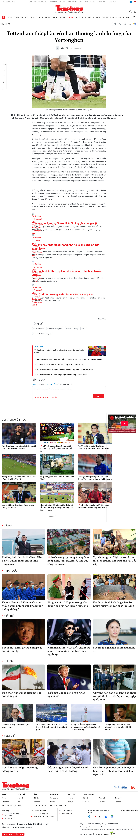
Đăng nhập (36, 384)
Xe (85, 17)
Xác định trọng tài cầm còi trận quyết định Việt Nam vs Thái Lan (19, 447)
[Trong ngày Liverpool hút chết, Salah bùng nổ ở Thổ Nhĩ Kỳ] (19, 464)
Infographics (88, 794)
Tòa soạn (101, 2)
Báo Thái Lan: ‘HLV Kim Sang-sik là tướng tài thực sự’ (18, 506)
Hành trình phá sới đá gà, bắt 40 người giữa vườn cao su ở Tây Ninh (113, 604)
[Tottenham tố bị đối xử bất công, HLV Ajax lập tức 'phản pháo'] (97, 351)
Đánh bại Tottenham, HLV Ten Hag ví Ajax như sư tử (60, 364)
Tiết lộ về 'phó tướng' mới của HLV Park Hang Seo (62, 294)
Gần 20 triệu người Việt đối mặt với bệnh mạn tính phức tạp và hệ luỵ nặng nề (114, 771)
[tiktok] (101, 816)
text (120, 24)
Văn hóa (91, 17)
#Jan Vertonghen (54, 328)
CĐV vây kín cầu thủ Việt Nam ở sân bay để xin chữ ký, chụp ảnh (93, 506)
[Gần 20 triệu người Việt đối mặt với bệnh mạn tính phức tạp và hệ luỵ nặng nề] (114, 752)
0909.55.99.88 (38, 814)
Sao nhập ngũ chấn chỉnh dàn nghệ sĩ (114, 649)
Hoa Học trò (90, 2)
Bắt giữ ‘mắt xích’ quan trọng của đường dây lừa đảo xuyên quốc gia (67, 604)
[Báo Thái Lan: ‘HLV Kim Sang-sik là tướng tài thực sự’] (19, 492)
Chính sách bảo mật (129, 811)
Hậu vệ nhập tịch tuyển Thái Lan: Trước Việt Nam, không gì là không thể (95, 477)
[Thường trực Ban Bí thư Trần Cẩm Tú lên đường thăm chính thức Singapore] (23, 542)
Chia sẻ (4, 70)
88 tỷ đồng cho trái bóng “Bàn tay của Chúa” (57, 477)
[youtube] (135, 1)
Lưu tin (4, 76)
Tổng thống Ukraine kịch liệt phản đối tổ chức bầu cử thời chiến (118, 727)
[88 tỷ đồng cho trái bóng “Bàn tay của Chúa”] (57, 464)
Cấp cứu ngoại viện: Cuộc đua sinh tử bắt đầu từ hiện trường (68, 769)
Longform (71, 794)
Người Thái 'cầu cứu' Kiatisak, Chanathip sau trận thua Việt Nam (93, 447)
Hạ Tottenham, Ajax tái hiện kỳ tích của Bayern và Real (62, 374)
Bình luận (4, 82)
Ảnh (35, 794)
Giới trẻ (54, 17)
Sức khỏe (39, 17)
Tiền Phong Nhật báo (57, 2)
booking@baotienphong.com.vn (43, 816)
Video (128, 17)
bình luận (130, 24)
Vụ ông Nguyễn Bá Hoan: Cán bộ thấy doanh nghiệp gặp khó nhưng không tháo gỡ (22, 606)
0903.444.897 (67, 814)
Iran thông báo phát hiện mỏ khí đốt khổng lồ (21, 694)
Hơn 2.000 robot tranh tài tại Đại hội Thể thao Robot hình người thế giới (51, 727)
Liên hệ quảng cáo (38, 811)
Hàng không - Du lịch (9, 805)
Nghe (4, 64)
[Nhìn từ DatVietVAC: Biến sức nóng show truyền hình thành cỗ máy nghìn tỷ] (68, 632)
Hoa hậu (121, 17)
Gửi (98, 396)
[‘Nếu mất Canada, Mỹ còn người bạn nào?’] (68, 677)
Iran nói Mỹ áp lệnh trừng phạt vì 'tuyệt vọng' (17, 725)
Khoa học (113, 17)
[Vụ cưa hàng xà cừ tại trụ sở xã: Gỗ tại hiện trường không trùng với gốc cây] (114, 542)
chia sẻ (115, 24)
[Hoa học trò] (133, 788)
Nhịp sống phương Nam (58, 805)
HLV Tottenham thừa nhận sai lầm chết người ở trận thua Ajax (65, 369)
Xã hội (10, 17)
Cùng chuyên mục (14, 419)
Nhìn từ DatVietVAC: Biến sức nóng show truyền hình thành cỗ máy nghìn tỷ (68, 651)
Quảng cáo (112, 2)
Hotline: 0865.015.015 (38, 2)
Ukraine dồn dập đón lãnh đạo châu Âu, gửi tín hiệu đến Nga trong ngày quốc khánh (114, 696)
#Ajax (83, 328)
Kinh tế (16, 17)
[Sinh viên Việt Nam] (120, 788)
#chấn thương (72, 328)
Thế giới (47, 17)
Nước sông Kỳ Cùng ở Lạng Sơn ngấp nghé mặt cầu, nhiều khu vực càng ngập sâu (68, 560)
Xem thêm (134, 17)
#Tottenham (38, 328)
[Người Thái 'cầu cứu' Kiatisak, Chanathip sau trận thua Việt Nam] (95, 433)
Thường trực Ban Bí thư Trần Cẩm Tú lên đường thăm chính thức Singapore (22, 560)
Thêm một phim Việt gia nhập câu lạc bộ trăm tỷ (22, 649)
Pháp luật (62, 17)
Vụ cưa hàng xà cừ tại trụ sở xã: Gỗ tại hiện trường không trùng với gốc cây (114, 560)
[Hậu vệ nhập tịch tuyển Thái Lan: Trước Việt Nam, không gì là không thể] (95, 464)
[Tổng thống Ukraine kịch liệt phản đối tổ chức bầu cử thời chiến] (120, 713)
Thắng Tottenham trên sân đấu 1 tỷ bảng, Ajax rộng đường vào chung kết (69, 359)
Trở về (4, 88)
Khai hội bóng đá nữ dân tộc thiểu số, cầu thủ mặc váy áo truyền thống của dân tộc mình (56, 507)
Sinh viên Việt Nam (75, 2)
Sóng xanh (24, 17)
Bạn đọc (118, 802)
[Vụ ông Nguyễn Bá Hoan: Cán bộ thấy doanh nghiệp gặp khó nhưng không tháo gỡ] (23, 587)
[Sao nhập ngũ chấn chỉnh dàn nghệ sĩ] (114, 632)
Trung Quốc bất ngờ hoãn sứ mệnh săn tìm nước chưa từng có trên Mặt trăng (85, 727)
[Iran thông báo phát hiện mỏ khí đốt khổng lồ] (23, 677)
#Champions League (42, 333)
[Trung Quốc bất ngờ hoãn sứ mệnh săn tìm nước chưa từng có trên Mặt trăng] (86, 713)
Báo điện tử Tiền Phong (69, 9)
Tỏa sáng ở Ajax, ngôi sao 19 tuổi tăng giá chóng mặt (64, 223)
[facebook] (131, 1)
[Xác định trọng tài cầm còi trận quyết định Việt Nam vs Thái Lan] (19, 433)
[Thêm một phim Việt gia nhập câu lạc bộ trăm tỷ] (23, 632)
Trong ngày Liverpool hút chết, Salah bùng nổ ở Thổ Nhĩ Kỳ (19, 477)
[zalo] (107, 816)
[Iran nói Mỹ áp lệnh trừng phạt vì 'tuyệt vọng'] (17, 713)
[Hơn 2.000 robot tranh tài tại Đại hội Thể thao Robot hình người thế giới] (51, 713)
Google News (135, 24)
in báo (125, 24)
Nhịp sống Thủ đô (40, 805)
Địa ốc (32, 17)
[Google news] (113, 816)
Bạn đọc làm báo (14, 834)
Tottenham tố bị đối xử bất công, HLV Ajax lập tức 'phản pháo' (59, 351)
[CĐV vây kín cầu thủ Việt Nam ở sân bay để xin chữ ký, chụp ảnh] (95, 492)
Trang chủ (3, 17)
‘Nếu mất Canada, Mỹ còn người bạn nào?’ (66, 694)
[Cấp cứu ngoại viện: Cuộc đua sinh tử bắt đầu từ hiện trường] (68, 752)
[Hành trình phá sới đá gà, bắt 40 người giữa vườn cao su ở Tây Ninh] (114, 587)
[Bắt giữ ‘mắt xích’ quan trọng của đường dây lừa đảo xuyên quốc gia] (68, 587)
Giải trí (98, 17)
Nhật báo (22, 794)
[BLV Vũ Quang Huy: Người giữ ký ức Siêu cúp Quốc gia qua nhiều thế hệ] (57, 433)
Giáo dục (105, 17)
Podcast (54, 794)
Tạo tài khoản (51, 384)
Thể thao (71, 17)
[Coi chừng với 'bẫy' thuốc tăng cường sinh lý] (23, 752)
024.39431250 (9, 818)
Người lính (79, 17)
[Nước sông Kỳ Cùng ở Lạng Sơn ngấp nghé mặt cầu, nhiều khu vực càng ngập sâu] (68, 542)
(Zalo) (46, 814)
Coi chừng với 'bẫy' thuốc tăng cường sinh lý (20, 769)
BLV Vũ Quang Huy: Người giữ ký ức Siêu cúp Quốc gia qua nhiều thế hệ (56, 448)
